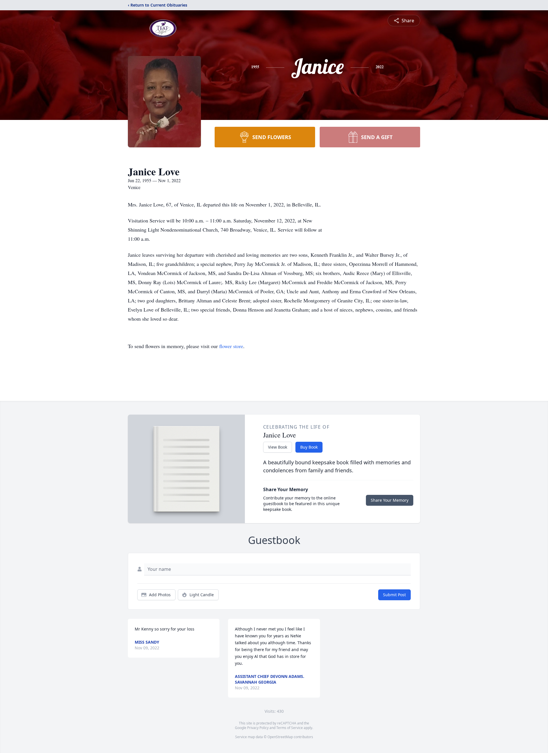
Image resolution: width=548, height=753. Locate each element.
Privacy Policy (258, 727)
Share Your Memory (389, 500)
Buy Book (309, 447)
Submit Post (394, 594)
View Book (277, 447)
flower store (231, 346)
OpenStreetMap (280, 736)
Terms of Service (289, 727)
